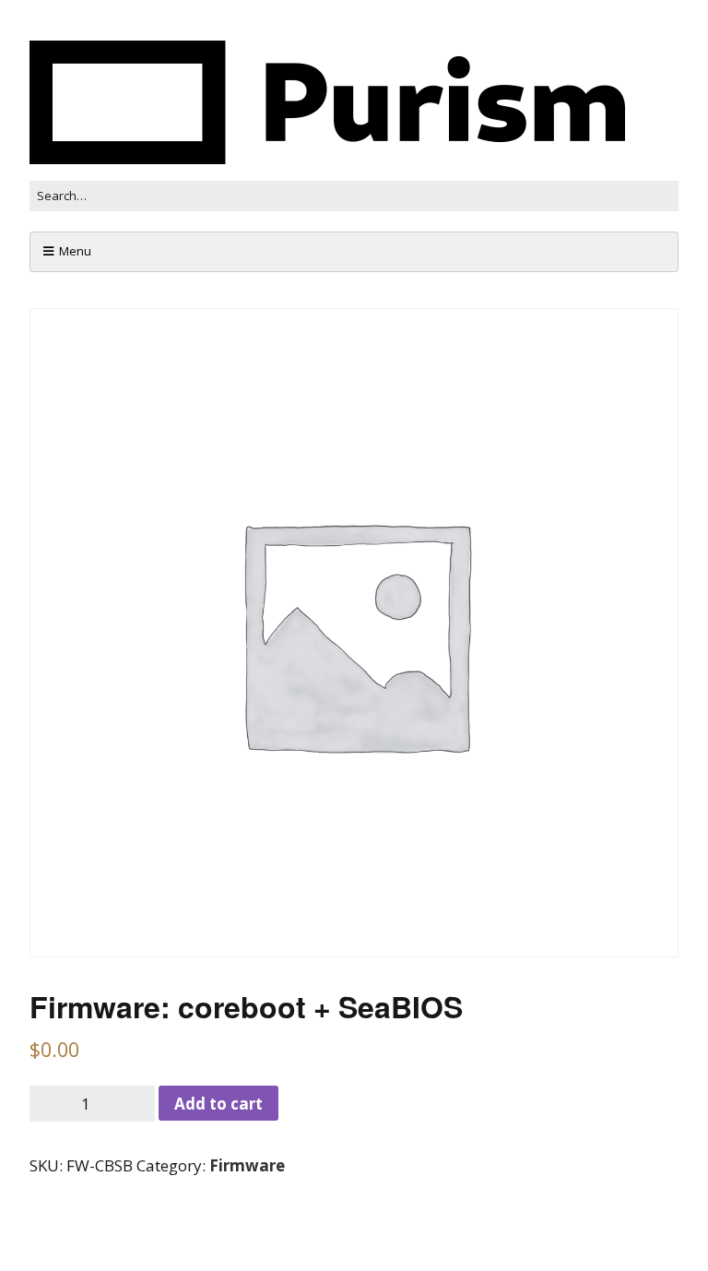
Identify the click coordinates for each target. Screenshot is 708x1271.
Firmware (247, 1165)
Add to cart (218, 1103)
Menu (75, 251)
